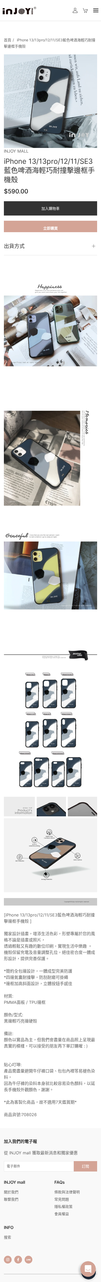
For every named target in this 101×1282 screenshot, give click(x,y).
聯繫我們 (11, 1199)
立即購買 (50, 228)
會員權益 (61, 1214)
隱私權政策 (63, 1206)
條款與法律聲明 (67, 1192)
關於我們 (11, 1192)
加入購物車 (50, 208)
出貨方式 (14, 246)
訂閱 (85, 1166)
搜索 (7, 1237)
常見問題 (61, 1199)
